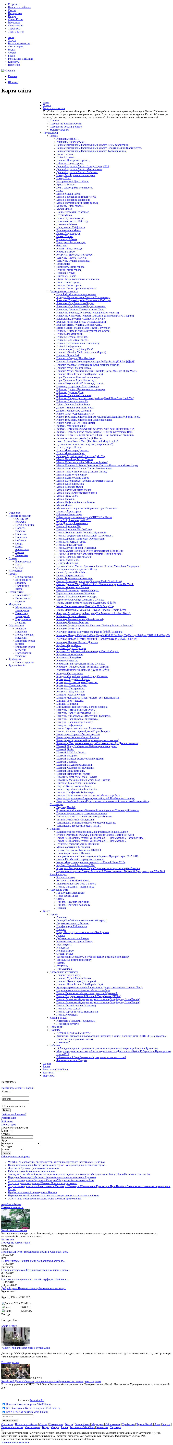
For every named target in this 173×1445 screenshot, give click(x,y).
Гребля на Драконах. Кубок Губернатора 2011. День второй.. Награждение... (100, 837)
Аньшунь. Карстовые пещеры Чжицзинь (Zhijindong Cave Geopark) (95, 315)
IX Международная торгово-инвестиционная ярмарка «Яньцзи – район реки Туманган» (107, 1048)
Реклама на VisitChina (20, 58)
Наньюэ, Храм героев (68, 511)
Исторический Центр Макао (72, 181)
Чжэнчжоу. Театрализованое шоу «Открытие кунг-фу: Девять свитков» (97, 743)
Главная (12, 76)
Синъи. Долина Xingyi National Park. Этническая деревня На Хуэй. (95, 584)
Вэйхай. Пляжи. (65, 157)
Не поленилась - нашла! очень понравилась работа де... (33, 1260)
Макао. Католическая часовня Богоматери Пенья (84, 480)
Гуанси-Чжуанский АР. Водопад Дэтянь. (79, 383)
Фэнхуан (61, 245)
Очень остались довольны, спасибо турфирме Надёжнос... (34, 1279)
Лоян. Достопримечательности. (74, 187)
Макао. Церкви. (65, 499)
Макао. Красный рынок (70, 483)
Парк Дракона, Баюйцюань (72, 523)
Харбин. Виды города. (69, 248)
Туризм (19, 552)
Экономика (21, 555)
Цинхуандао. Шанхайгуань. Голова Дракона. (82, 706)
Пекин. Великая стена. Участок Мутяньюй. (81, 532)
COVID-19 (21, 518)
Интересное (15, 13)
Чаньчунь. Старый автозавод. (73, 260)
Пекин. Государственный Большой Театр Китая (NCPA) (88, 996)
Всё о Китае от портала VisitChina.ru (27, 1411)
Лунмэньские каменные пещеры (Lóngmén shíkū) (84, 444)
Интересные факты (12, 1207)
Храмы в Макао (65, 251)
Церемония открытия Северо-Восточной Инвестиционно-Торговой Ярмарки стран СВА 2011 (110, 871)
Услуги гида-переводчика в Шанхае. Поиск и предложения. (42, 1183)
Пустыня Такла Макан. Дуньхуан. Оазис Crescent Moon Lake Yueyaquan (97, 566)
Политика (21, 537)
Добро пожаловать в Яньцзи (72, 938)
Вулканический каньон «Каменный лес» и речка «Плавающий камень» (97, 810)
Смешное (55, 1029)
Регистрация (8, 1117)
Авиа (11, 37)
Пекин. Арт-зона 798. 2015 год (74, 529)
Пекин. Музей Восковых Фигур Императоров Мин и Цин (89, 550)
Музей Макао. (64, 505)
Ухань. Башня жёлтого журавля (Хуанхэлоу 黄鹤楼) (86, 602)
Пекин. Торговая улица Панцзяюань (77, 1011)
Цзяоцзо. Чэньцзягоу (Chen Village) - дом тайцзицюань (87, 697)
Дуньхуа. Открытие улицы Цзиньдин (78, 843)
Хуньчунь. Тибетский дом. (71, 685)
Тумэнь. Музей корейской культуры (76, 596)
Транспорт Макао (66, 239)
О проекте (14, 4)
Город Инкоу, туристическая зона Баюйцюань (82, 932)
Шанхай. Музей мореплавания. (74, 764)
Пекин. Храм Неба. (67, 559)
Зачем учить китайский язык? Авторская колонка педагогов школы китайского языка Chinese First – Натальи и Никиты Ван (79, 1174)
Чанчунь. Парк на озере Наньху (74, 722)
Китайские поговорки (14, 1230)
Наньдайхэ (62, 947)
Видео (11, 49)
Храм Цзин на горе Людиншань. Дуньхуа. (80, 663)
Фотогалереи (15, 46)
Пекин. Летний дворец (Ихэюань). (76, 547)
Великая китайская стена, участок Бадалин (81, 321)
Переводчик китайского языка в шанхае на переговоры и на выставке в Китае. (53, 1195)
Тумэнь (60, 962)
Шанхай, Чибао (65, 749)
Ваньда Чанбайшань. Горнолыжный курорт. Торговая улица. (91, 151)
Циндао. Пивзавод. (67, 703)
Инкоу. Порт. (63, 178)
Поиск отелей (23, 595)
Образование (15, 25)
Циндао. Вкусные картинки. (72, 901)
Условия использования (15, 1442)
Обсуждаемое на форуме (15, 1156)
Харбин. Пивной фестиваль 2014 (75, 865)
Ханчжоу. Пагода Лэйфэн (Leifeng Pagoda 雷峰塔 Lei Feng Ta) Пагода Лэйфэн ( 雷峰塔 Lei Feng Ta (113, 635)
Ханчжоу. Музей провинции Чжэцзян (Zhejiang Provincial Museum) (94, 625)
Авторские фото (59, 889)
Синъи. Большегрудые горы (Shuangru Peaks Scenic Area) (89, 581)
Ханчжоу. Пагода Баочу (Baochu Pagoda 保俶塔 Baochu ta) (89, 631)
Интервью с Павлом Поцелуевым (75, 1020)
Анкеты (54, 120)
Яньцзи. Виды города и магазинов (76, 288)
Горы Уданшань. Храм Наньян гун (76, 380)
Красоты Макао (65, 184)
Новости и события (19, 7)
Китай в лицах (58, 874)
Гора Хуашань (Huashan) (70, 892)
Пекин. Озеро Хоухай (68, 1008)
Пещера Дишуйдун (67, 563)
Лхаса (59, 190)
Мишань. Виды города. (69, 205)
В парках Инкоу (65, 877)
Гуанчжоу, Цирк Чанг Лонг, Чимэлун (77, 386)
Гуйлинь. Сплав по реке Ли (72, 401)
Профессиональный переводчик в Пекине (32, 1192)
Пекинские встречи (67, 1023)
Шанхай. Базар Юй (67, 755)
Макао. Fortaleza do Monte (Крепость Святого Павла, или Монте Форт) (97, 465)
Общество (21, 534)
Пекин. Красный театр (69, 544)
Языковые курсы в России (25, 648)
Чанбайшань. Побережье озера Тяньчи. (78, 825)
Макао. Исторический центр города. (77, 202)
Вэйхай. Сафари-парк (68, 346)
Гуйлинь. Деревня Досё (69, 392)
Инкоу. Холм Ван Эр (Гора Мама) (75, 422)
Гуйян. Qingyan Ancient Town (73, 404)
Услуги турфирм (59, 129)
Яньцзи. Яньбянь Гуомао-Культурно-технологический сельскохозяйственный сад (103, 801)
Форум (12, 52)
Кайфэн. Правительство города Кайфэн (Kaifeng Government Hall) (94, 431)
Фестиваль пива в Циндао (71, 1060)
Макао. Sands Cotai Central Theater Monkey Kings (84, 468)
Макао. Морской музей (69, 486)
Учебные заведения (21, 630)
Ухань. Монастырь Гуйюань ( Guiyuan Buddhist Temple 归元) (91, 609)
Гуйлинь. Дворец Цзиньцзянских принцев (80, 389)
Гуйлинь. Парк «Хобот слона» (73, 395)
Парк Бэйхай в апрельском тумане (76, 294)
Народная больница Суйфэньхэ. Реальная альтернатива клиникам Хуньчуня (52, 1177)
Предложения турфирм (23, 621)
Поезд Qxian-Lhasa (67, 895)
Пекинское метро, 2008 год (72, 221)
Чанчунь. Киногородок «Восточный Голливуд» (83, 715)
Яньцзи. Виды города (68, 285)
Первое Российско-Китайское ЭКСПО (78, 850)
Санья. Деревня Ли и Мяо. (71, 572)
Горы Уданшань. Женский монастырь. (78, 377)
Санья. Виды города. (68, 233)
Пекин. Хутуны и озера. (70, 218)
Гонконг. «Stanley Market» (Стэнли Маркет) (81, 352)
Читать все (7, 1239)
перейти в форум (11, 1204)
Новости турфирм (20, 529)
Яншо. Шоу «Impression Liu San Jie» (76, 789)
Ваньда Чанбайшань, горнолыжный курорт (81, 920)
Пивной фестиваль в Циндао (73, 853)
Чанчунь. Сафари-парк (69, 725)
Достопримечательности (64, 291)
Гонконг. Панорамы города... (73, 160)
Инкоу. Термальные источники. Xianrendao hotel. (84, 419)
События (20, 540)
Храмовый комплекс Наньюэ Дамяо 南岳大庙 (82, 669)
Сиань (60, 898)
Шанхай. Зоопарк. (66, 761)
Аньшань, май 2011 (67, 138)
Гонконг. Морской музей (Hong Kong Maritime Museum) (88, 364)
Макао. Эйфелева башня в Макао (75, 502)
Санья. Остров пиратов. (70, 575)
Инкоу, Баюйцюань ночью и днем (75, 175)
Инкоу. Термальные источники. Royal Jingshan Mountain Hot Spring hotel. (98, 416)
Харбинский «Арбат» (68, 657)
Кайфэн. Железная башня (70, 425)
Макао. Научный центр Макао (73, 489)
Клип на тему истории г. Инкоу (74, 941)
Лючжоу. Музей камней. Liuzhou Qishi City (80, 456)
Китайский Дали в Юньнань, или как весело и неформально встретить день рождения (51, 1381)
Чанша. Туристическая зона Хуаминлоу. (79, 728)
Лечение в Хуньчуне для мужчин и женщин (33, 1168)
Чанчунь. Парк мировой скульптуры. (77, 719)
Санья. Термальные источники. (74, 578)
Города (12, 16)
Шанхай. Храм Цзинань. (70, 770)
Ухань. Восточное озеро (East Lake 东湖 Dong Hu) (85, 606)
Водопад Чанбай (66, 807)
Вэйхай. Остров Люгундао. (72, 336)
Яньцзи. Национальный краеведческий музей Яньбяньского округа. (95, 798)
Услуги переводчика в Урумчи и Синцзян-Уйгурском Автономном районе (51, 1180)
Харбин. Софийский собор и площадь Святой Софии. (87, 651)
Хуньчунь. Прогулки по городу (74, 254)
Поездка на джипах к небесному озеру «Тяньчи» (84, 816)
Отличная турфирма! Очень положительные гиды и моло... (35, 1270)
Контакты (13, 61)
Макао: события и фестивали (73, 847)
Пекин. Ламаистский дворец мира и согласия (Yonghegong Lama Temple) (98, 999)
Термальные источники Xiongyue (75, 593)
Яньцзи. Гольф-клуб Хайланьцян (75, 792)
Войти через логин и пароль (17, 1088)
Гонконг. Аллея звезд (68, 975)
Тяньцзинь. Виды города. (71, 242)
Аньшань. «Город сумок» (70, 141)
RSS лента (7, 1121)
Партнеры (14, 64)
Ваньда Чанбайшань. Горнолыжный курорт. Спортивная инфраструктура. (99, 147)
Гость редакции (10, 1362)
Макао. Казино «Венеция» (71, 474)
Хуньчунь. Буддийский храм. (73, 679)
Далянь (60, 935)
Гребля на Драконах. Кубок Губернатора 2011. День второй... (91, 840)
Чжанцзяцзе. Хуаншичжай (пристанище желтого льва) (87, 740)
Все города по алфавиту (23, 581)
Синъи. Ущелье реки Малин (72, 587)
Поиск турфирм (24, 662)
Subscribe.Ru (37, 1400)
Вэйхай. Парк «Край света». (72, 340)
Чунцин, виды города (68, 269)
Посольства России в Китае (66, 126)
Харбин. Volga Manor (68, 645)
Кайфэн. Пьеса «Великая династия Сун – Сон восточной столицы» (95, 435)
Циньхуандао (64, 968)
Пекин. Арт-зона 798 (68, 526)
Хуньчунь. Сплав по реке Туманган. (77, 682)
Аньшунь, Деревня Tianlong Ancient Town (80, 309)
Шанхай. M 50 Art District (70, 752)
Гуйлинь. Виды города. (69, 163)
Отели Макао (64, 215)
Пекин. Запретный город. (71, 541)
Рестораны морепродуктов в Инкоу (76, 569)
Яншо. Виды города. (68, 282)
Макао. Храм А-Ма (67, 495)
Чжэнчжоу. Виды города (70, 266)
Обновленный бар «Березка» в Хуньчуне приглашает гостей (91, 1057)
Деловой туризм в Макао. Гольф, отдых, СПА (82, 166)
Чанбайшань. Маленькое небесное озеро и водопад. (86, 822)
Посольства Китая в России (66, 123)
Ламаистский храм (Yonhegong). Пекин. (79, 438)
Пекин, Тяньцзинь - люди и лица (75, 886)
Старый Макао (64, 953)
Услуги (12, 40)
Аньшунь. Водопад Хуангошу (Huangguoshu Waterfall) (87, 312)
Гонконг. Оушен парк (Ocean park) (76, 981)
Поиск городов (24, 576)
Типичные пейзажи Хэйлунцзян (75, 819)
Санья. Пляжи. (64, 236)
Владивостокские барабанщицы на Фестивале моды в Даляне (92, 831)
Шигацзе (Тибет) (66, 276)
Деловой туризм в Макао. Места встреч (79, 169)
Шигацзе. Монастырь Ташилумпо (76, 783)
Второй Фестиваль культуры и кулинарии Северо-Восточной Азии (95, 834)
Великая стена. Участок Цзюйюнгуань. (79, 324)
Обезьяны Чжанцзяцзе (69, 514)
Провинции (56, 804)
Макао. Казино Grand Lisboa (72, 477)
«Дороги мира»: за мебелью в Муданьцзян (25, 1347)
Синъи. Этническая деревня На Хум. (77, 590)
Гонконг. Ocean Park (67, 355)
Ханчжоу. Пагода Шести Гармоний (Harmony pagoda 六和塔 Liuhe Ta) (96, 638)
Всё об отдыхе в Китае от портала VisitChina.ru (33, 1408)
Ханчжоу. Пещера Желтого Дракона (77, 642)
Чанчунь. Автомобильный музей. (75, 709)
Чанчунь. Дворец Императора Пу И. (77, 712)
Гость (18, 564)
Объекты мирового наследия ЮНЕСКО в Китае (84, 517)
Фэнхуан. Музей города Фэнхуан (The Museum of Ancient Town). (93, 613)
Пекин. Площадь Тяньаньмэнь (73, 556)
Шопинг (13, 82)
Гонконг (61, 929)
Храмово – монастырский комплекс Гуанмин (82, 666)
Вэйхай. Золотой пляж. (69, 333)
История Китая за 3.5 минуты (73, 1032)
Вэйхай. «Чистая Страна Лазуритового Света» (83, 330)
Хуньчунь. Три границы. (70, 688)
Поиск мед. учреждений (22, 615)
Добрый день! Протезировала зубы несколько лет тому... (33, 1288)
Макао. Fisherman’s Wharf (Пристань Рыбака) (82, 462)
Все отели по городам (22, 600)
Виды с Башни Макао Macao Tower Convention (83, 327)
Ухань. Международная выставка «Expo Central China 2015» (90, 862)
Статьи (12, 10)
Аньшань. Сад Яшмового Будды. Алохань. (81, 306)
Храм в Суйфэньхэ (67, 660)
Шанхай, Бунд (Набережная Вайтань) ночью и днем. (86, 746)
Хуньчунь (62, 965)
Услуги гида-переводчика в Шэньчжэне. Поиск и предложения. (45, 1198)
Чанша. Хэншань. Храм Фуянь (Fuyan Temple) (82, 731)
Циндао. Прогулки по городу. (73, 904)
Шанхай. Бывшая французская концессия (80, 758)
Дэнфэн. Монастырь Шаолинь (73, 410)
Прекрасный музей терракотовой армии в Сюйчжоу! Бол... (35, 1251)
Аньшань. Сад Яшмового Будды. (75, 303)
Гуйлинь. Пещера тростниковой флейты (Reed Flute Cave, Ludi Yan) (95, 398)
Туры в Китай (16, 31)
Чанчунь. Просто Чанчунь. (71, 257)
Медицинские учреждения (23, 609)
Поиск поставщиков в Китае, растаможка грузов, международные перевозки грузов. (57, 1165)
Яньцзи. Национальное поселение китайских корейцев (88, 795)
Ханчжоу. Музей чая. (68, 628)
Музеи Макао (64, 208)
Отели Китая (15, 19)
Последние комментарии (15, 1242)
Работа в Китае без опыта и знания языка (32, 1171)
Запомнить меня (15, 1106)
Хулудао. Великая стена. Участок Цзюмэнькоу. (83, 297)
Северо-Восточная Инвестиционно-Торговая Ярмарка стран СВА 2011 (97, 856)
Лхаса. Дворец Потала (69, 447)
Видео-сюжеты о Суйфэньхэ (72, 923)
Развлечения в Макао (68, 230)
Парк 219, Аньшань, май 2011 (73, 520)
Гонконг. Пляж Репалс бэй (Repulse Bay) (79, 374)
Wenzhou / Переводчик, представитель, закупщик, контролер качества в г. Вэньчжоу (56, 1162)
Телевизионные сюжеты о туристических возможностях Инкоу (92, 956)
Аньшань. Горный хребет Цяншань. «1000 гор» (83, 300)
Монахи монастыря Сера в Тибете (76, 883)
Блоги (11, 55)
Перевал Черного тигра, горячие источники (81, 813)
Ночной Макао (65, 950)
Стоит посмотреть (22, 548)
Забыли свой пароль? (14, 1114)
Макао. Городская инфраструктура (76, 196)
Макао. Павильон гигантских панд (76, 492)
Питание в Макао (66, 224)
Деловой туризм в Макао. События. (77, 172)
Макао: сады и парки (68, 193)
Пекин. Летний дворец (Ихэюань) (76, 1005)
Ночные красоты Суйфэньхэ (72, 211)
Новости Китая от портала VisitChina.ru (28, 1404)
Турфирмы (14, 28)
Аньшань (61, 917)
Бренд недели (23, 561)
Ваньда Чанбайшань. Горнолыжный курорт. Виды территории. (92, 144)
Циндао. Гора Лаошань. (70, 700)
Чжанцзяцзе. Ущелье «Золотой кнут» (77, 737)
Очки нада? (63, 1042)
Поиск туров (8, 1124)
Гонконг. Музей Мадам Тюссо (73, 367)
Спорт (19, 543)
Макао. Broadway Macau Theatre (74, 459)
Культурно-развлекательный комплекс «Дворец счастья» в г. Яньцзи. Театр (99, 987)
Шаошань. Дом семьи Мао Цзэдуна (76, 776)
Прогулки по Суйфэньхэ (70, 227)
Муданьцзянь (64, 944)
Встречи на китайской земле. (73, 880)
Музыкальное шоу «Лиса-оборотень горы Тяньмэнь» (86, 508)
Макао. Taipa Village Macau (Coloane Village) (81, 471)
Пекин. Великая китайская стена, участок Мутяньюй (87, 993)
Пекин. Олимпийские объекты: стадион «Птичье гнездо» (89, 553)
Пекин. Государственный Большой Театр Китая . (84, 535)
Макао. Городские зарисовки (73, 199)
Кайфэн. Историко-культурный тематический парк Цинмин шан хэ (95, 428)
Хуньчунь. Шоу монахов (70, 691)
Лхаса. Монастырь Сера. (70, 453)
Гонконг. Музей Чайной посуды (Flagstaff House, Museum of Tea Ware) (96, 371)
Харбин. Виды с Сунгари (71, 648)
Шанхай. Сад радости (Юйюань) (75, 767)
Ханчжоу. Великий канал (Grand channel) (80, 619)
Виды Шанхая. (64, 154)
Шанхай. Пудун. (65, 272)
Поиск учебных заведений (24, 636)
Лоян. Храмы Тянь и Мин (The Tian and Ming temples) (87, 441)
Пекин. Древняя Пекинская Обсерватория (80, 538)
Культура (20, 521)
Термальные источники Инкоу (74, 959)
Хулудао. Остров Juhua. (69, 673)
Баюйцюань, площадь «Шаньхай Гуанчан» (81, 318)
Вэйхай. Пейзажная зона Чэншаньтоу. (78, 343)
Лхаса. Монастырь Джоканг (72, 450)
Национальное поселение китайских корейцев (83, 990)
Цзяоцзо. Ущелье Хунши (70, 694)
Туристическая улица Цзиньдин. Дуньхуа (80, 599)
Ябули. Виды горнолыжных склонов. (78, 279)
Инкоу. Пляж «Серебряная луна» (75, 413)
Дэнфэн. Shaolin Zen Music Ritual (75, 407)
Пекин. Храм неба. (67, 1014)
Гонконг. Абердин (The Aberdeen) (75, 358)
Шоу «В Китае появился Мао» (73, 786)
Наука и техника (24, 524)
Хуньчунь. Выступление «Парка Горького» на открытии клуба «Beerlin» (98, 868)
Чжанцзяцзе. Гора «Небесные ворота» (78, 734)
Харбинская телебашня (69, 654)
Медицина (14, 22)
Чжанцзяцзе (63, 263)
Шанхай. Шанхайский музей (73, 773)
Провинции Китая (22, 587)
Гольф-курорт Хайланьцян (71, 926)
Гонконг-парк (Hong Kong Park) (74, 349)
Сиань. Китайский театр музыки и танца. (80, 859)
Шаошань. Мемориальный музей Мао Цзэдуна (83, 779)
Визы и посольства (19, 43)
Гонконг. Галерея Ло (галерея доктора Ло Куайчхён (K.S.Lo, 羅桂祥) (95, 361)
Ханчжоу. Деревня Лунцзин (72, 622)
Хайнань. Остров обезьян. (71, 616)
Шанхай (61, 907)
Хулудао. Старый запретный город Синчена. (82, 676)
